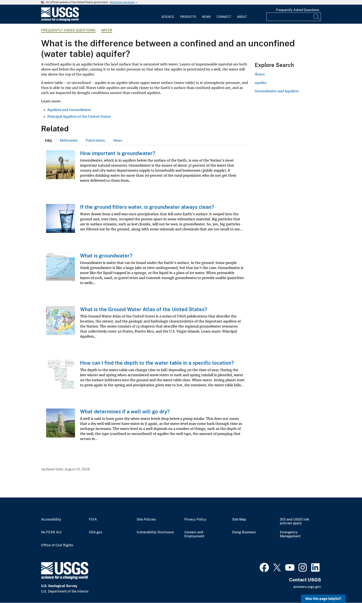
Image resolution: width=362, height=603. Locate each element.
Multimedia (68, 140)
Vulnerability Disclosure (155, 532)
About (242, 16)
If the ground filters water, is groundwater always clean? (147, 207)
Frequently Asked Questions (297, 10)
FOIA (93, 519)
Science (167, 16)
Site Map (239, 519)
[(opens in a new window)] (264, 567)
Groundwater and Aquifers (277, 91)
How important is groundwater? (117, 153)
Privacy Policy (195, 519)
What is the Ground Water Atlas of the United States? (143, 309)
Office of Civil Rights (57, 545)
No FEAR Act (51, 532)
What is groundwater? (106, 255)
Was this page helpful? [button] (323, 599)
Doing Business (244, 532)
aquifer (260, 83)
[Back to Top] (347, 588)
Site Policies (146, 519)
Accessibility (51, 519)
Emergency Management (290, 534)
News (206, 16)
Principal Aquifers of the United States (79, 116)
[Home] (60, 20)
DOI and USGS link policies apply (294, 521)
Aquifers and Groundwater (69, 110)
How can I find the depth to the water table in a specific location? (157, 363)
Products (188, 16)
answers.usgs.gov (307, 587)
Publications (95, 140)
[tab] (48, 140)
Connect (224, 16)
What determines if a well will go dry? (125, 411)
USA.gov (95, 532)
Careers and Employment (194, 534)
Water (106, 30)
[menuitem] (167, 14)
